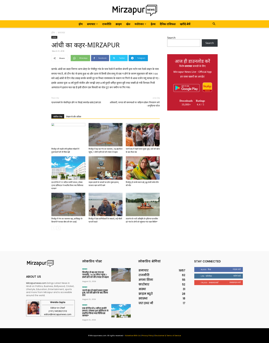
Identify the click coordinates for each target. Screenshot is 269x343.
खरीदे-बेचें (185, 24)
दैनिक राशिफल (168, 24)
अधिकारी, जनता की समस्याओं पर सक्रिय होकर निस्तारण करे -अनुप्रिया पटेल (135, 104)
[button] (214, 24)
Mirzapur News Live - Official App (192, 72)
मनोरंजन (139, 24)
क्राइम (119, 24)
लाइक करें (237, 269)
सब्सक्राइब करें (235, 282)
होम (81, 24)
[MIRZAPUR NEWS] (50, 263)
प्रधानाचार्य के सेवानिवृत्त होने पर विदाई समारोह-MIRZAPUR (76, 102)
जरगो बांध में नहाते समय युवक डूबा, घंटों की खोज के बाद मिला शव (95, 293)
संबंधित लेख (57, 116)
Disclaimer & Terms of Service (168, 335)
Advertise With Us (132, 335)
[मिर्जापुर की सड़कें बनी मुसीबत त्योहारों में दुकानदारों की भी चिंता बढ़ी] (68, 134)
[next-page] (58, 228)
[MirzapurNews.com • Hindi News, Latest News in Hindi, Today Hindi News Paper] (134, 10)
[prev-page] (53, 228)
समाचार (91, 24)
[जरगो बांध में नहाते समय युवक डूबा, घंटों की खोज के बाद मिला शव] (143, 134)
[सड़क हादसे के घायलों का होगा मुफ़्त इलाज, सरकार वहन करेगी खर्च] (106, 168)
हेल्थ (153, 24)
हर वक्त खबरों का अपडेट (192, 76)
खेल (128, 24)
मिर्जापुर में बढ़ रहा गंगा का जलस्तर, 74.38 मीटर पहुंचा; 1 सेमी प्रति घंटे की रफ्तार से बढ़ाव (95, 275)
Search (171, 37)
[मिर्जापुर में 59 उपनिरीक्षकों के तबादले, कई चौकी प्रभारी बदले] (106, 204)
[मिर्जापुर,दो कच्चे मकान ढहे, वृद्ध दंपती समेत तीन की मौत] (143, 168)
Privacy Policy (147, 335)
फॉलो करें (237, 276)
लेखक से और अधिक (73, 116)
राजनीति (106, 24)
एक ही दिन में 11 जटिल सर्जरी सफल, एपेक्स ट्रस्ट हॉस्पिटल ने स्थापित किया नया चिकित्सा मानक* (67, 185)
